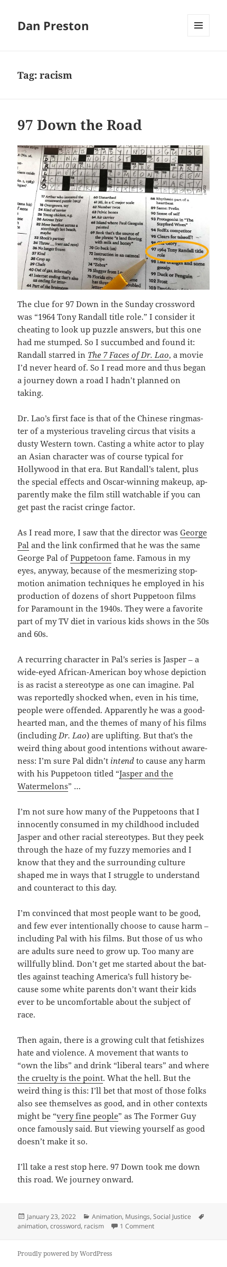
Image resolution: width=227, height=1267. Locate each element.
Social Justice (172, 1216)
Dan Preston (53, 25)
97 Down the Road (79, 124)
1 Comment (137, 1226)
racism (94, 1226)
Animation (107, 1216)
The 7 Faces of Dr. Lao (128, 354)
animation (32, 1226)
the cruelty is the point (60, 1077)
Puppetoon (90, 557)
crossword (65, 1226)
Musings (137, 1216)
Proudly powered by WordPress (64, 1253)
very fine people (87, 1116)
